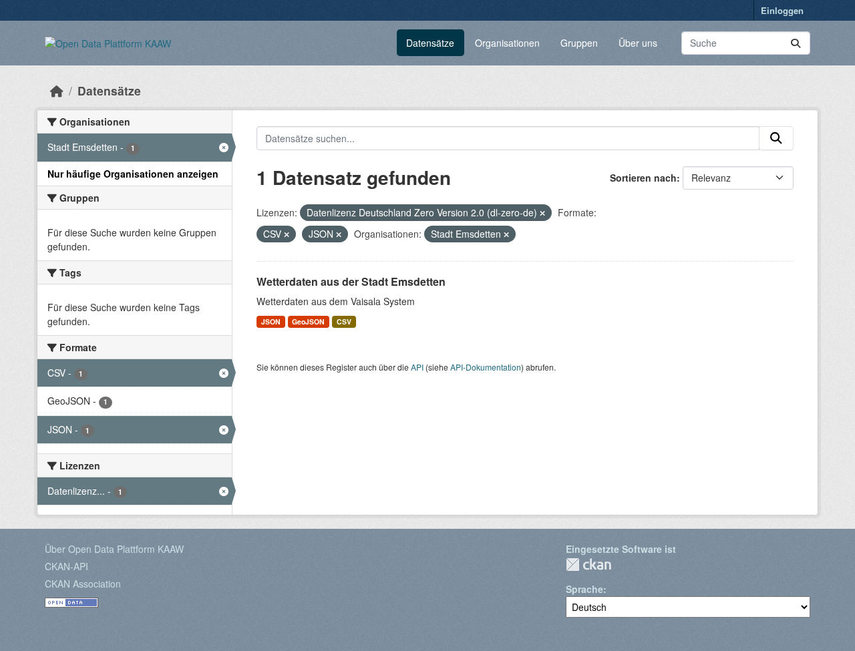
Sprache (584, 589)
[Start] (56, 90)
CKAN (588, 565)
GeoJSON (308, 321)
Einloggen (782, 10)
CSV (344, 321)
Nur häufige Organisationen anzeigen (132, 173)
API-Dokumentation (485, 367)
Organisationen (507, 42)
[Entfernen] (542, 213)
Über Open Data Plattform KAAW (114, 549)
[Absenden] (795, 43)
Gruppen (579, 42)
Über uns (638, 42)
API (417, 367)
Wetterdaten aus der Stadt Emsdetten (351, 281)
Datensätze (430, 42)
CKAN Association (83, 583)
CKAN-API (66, 566)
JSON (271, 321)
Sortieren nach (643, 177)
